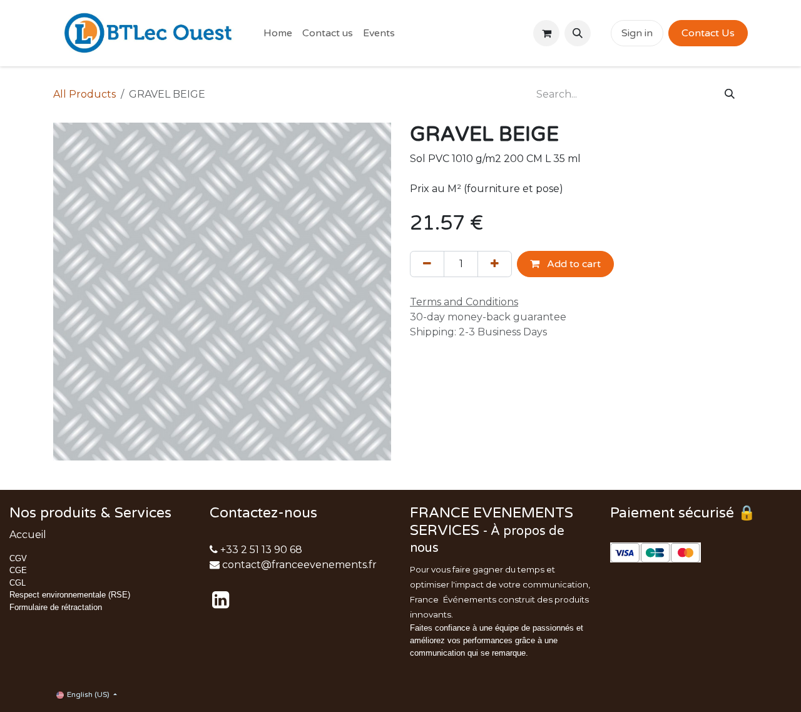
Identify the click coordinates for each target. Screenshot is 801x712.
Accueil (27, 535)
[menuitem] (277, 33)
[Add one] (494, 264)
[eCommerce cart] (546, 33)
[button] (577, 33)
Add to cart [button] (572, 264)
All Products (84, 94)
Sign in (637, 33)
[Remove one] (427, 264)
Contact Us (708, 33)
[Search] (730, 94)
